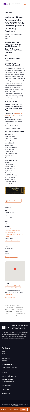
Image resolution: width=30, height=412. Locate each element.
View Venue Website (10, 298)
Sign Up (24, 409)
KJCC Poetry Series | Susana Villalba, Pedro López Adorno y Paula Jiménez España (10, 309)
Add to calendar (13, 201)
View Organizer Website (11, 257)
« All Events (8, 13)
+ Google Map (8, 294)
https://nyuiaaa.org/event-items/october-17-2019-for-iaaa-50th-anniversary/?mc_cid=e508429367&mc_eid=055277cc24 (14, 232)
